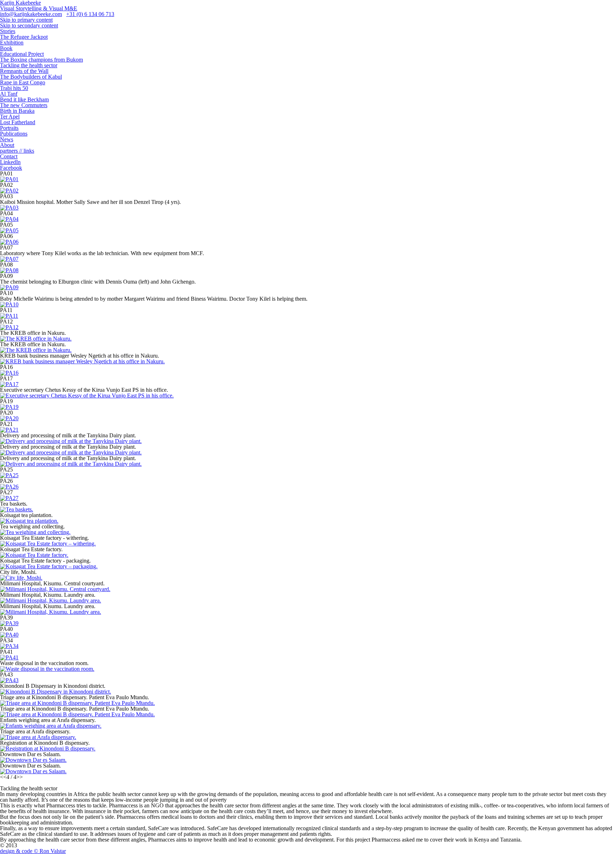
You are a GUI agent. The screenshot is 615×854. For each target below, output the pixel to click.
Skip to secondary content (29, 25)
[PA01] (9, 179)
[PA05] (9, 230)
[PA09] (9, 287)
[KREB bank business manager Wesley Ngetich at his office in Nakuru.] (82, 361)
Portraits (9, 128)
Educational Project (22, 54)
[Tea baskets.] (16, 509)
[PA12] (9, 327)
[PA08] (9, 270)
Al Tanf (8, 94)
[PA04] (9, 219)
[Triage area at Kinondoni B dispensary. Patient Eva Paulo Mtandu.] (77, 703)
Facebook (11, 168)
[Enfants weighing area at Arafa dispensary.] (50, 726)
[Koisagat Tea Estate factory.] (34, 555)
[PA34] (9, 646)
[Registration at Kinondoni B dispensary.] (47, 748)
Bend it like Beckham (24, 99)
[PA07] (9, 259)
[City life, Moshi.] (21, 578)
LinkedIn (10, 162)
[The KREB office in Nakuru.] (36, 339)
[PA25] (9, 475)
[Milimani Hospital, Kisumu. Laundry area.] (50, 600)
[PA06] (9, 242)
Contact (8, 156)
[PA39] (9, 623)
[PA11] (9, 316)
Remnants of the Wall (24, 71)
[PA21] (9, 430)
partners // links (17, 151)
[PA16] (9, 373)
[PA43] (9, 680)
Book (6, 48)
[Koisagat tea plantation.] (29, 521)
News (6, 139)
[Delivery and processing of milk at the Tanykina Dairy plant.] (71, 441)
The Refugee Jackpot (24, 37)
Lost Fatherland (17, 122)
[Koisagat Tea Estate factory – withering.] (48, 544)
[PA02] (9, 191)
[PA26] (9, 487)
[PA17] (9, 384)
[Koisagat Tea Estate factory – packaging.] (49, 566)
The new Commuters (23, 105)
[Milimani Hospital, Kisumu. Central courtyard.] (55, 589)
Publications (13, 134)
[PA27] (9, 498)
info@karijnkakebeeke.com (31, 14)
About (7, 145)
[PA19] (9, 407)
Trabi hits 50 (14, 88)
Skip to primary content (26, 20)
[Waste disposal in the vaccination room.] (47, 669)
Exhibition (11, 42)
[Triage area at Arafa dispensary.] (38, 737)
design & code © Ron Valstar (33, 851)
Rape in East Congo (22, 82)
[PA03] (9, 208)
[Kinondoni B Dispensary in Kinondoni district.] (55, 692)
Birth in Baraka (17, 111)
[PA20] (9, 418)
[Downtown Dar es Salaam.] (33, 760)
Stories (7, 31)
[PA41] (9, 657)
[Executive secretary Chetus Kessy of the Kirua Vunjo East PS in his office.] (87, 395)
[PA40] (9, 635)
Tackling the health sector (28, 65)
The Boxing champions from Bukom (41, 60)
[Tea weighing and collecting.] (35, 532)
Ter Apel (10, 117)
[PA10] (9, 304)
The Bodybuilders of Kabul (31, 77)
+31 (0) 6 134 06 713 (90, 14)
